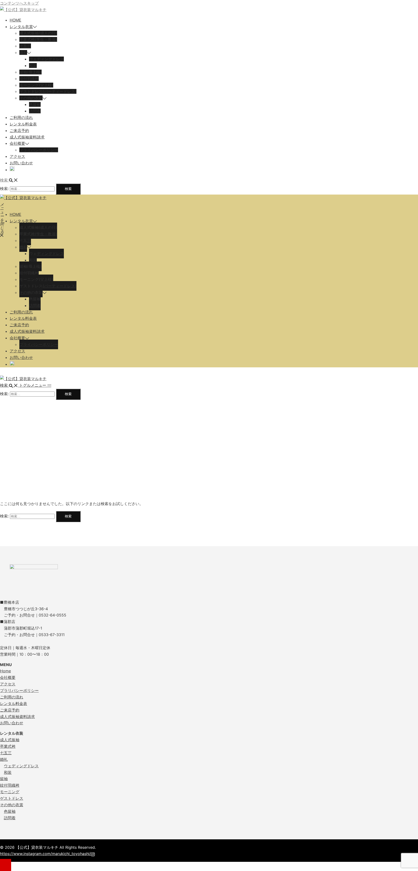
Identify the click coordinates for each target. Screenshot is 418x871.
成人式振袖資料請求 (27, 137)
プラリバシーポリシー (19, 690)
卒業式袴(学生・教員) (38, 39)
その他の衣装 (31, 97)
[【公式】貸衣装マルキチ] (23, 9)
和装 (33, 65)
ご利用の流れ (21, 117)
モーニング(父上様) (36, 85)
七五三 (25, 46)
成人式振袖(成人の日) (38, 33)
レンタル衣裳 (21, 26)
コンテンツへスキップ (19, 3)
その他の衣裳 (11, 804)
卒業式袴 (7, 746)
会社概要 (17, 143)
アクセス (17, 156)
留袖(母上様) (30, 72)
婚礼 (23, 52)
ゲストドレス (11, 798)
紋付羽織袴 (29, 78)
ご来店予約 (19, 130)
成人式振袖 (9, 739)
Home (5, 670)
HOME (15, 20)
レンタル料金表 (23, 124)
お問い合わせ (21, 162)
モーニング (9, 791)
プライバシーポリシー (38, 149)
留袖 (4, 778)
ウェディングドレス (46, 59)
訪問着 (35, 111)
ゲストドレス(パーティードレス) (47, 91)
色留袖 (35, 104)
